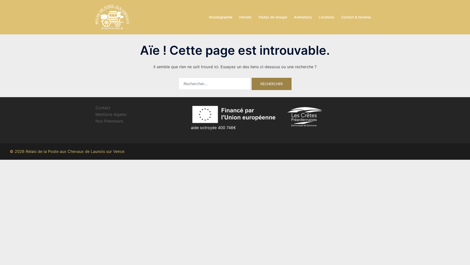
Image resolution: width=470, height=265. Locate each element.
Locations (326, 17)
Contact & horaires (356, 17)
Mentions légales (111, 114)
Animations (303, 17)
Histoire (245, 17)
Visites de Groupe (272, 17)
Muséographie (220, 17)
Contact (102, 107)
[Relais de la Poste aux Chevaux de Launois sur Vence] (112, 16)
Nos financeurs (109, 121)
